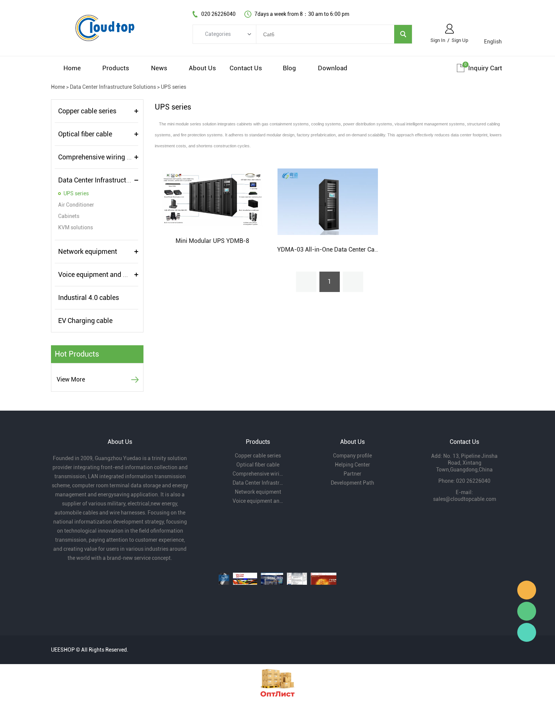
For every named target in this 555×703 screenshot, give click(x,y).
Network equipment (87, 251)
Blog (289, 68)
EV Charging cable (85, 320)
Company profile (352, 456)
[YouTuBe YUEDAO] (224, 579)
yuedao (526, 632)
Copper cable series (87, 111)
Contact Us (246, 68)
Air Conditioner (76, 205)
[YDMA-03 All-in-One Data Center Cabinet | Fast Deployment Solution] (328, 201)
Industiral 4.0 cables (88, 297)
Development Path (352, 483)
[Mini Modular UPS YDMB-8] (212, 197)
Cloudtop (526, 590)
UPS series (173, 87)
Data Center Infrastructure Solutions (113, 87)
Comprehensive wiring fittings (103, 157)
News (159, 68)
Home (72, 68)
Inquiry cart (485, 68)
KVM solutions (75, 227)
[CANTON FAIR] (323, 579)
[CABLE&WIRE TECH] (245, 579)
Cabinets (68, 216)
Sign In (437, 40)
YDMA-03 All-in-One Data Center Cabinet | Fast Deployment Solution (369, 249)
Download (332, 68)
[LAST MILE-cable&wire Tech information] (297, 579)
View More (71, 379)
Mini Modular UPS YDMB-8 (212, 240)
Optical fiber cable (85, 134)
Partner (352, 474)
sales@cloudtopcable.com (464, 499)
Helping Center (352, 465)
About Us (202, 68)
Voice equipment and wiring (100, 274)
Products (115, 68)
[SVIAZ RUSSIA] (272, 579)
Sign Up (460, 40)
